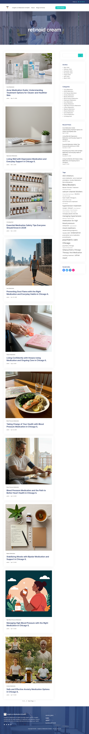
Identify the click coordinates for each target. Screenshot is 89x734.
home (47, 718)
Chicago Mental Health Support (68, 194)
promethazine (67, 237)
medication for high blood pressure (70, 221)
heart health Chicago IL (69, 198)
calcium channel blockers (72, 192)
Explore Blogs (60, 7)
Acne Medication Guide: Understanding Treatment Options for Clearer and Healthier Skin (27, 92)
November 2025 (68, 73)
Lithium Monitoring (66, 210)
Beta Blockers (69, 185)
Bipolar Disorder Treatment (71, 187)
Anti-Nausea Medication (70, 93)
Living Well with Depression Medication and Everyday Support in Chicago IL (27, 160)
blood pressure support (67, 189)
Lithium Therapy (73, 211)
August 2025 (67, 74)
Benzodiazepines (68, 182)
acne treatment (77, 178)
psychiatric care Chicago (70, 241)
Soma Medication (68, 112)
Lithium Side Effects (66, 211)
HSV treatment (65, 203)
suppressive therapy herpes (68, 247)
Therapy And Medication (72, 252)
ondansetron (76, 233)
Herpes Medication (11, 354)
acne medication (67, 178)
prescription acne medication (71, 235)
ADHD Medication (68, 91)
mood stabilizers (69, 228)
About (47, 720)
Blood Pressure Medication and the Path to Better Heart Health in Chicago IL (26, 491)
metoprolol (66, 225)
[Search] (80, 55)
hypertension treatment (72, 206)
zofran (77, 255)
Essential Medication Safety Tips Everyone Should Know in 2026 (26, 226)
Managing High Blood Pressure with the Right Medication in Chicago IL (27, 624)
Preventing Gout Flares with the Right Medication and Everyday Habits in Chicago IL (28, 292)
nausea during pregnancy (70, 230)
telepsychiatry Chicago (72, 250)
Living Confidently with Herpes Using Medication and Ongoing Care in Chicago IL (26, 359)
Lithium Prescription (73, 210)
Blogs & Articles (51, 722)
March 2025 (67, 78)
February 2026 (68, 69)
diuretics (77, 194)
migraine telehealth (73, 225)
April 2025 (66, 76)
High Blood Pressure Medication (14, 619)
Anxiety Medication (11, 686)
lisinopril (70, 208)
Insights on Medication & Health (16, 714)
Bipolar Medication (11, 553)
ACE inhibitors (68, 176)
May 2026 (66, 67)
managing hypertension (72, 216)
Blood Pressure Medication (13, 421)
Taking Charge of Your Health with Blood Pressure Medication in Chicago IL (25, 425)
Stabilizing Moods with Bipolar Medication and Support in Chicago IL (28, 557)
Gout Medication (10, 288)
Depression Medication (12, 155)
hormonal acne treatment (70, 201)
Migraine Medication (69, 109)
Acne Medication (10, 87)
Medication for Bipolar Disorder (68, 218)
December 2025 (68, 71)
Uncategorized (10, 222)
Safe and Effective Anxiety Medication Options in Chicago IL (28, 690)
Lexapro (65, 208)
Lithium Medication (69, 107)
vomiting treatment (68, 255)
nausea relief (66, 233)
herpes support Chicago (67, 199)
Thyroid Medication (69, 114)
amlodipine (66, 180)
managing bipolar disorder (70, 213)
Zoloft (65, 258)
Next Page (31, 701)
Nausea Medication (69, 111)
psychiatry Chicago (68, 245)
